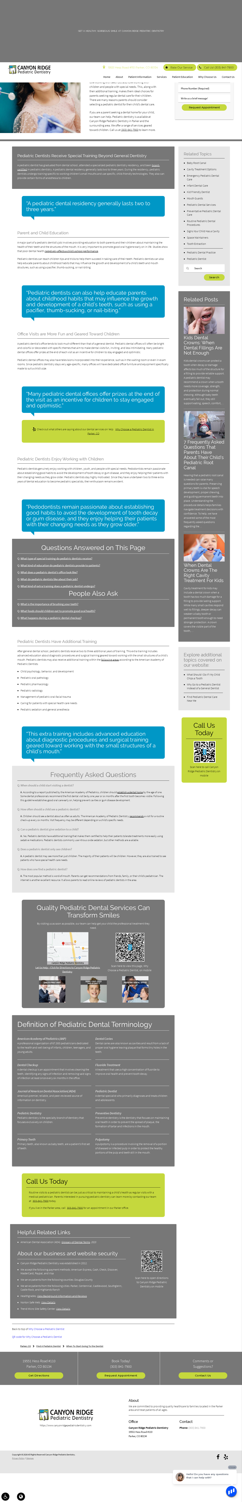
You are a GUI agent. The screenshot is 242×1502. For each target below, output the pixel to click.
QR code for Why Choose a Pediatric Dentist (37, 1336)
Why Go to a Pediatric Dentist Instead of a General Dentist (203, 686)
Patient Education (182, 77)
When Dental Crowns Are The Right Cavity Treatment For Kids (204, 572)
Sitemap (30, 1458)
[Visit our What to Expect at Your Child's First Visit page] (52, 1001)
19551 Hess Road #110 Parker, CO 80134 (132, 67)
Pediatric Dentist (196, 259)
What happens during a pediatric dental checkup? (51, 618)
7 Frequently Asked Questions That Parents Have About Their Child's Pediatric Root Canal (204, 454)
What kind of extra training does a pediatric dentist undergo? (58, 586)
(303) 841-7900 (129, 130)
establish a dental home (130, 792)
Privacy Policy (18, 1458)
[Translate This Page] (21, 1497)
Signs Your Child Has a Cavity (203, 231)
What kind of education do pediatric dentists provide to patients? (60, 565)
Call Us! (219, 67)
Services (162, 77)
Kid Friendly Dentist (198, 192)
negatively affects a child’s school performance (71, 251)
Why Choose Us (207, 77)
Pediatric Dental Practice (201, 252)
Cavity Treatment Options (201, 169)
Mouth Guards (195, 198)
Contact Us (228, 77)
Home (106, 77)
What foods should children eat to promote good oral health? (58, 611)
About (119, 77)
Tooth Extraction (196, 243)
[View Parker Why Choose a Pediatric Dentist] (40, 132)
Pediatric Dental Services (201, 204)
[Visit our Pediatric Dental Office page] (135, 1001)
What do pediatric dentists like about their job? (49, 579)
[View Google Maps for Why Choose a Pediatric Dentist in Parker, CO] (67, 963)
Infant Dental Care (197, 185)
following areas (110, 659)
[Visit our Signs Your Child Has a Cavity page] (94, 1001)
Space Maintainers (197, 237)
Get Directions (39, 1375)
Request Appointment (121, 1375)
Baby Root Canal (196, 163)
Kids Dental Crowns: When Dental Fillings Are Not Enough (203, 345)
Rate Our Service (181, 67)
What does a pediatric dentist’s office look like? (49, 572)
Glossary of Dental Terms (75, 1242)
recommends (137, 816)
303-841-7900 (41, 1201)
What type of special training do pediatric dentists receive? (56, 558)
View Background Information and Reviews (62, 1296)
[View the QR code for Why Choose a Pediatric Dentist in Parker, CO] (130, 960)
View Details (48, 1302)
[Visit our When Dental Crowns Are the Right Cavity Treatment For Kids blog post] (204, 560)
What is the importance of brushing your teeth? (49, 604)
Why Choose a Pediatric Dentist (46, 1329)
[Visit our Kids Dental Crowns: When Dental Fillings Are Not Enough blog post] (204, 333)
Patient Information (139, 77)
